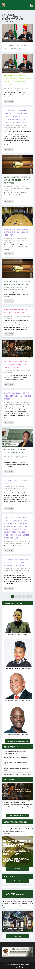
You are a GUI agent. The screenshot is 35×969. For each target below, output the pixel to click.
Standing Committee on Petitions (12, 289)
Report (17, 868)
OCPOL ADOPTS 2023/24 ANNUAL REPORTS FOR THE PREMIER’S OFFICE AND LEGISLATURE (16, 562)
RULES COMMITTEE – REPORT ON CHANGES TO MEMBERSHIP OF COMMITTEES (17, 180)
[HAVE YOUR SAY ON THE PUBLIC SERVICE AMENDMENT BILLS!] (17, 437)
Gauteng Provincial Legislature (20, 964)
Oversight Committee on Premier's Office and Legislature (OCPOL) (15, 127)
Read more (17, 936)
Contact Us (17, 881)
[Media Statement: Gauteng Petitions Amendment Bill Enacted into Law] (17, 349)
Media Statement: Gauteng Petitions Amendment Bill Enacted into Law (15, 364)
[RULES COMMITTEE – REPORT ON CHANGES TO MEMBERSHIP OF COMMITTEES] (17, 164)
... (23, 596)
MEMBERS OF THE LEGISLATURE (17, 741)
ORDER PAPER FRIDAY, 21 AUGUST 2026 (16, 757)
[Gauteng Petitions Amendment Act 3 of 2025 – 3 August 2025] (17, 268)
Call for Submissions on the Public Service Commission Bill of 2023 (17, 396)
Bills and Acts (23, 287)
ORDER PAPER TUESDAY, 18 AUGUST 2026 (17, 774)
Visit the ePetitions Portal (17, 815)
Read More (9, 101)
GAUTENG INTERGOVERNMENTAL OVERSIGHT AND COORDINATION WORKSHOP (17, 232)
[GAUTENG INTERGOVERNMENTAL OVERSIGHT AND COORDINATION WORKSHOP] (17, 216)
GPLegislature (8, 88)
